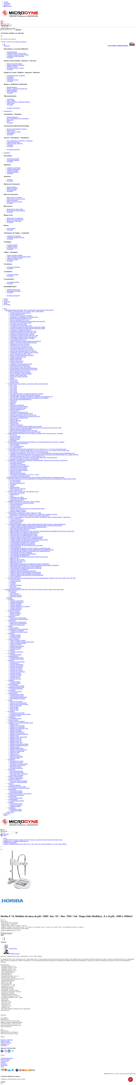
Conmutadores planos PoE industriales (19, 466)
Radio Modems (11, 133)
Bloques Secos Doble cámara (14, 221)
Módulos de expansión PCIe (17, 405)
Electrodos (11, 660)
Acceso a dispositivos (15, 518)
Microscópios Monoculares (17, 772)
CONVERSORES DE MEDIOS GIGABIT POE (22, 544)
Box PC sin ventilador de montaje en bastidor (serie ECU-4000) (26, 426)
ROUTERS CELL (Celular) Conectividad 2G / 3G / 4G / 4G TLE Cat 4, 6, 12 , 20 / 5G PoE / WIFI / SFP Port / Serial (39, 450)
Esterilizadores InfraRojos (16, 688)
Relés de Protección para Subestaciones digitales (22, 503)
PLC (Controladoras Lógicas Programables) (18, 118)
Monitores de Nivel (15, 752)
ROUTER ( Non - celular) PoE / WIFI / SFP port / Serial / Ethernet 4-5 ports (29, 452)
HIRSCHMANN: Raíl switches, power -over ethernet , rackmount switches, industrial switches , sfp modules (35, 433)
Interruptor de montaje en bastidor (18, 467)
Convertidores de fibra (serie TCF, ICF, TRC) (21, 348)
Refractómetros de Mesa (16, 790)
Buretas (10, 626)
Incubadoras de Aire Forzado (17, 712)
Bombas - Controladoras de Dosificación (17, 88)
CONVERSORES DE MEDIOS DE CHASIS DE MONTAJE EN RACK (29, 556)
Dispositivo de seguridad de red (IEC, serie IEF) (22, 334)
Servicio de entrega (5, 1059)
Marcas (5, 815)
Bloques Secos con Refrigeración (15, 219)
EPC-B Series (13, 389)
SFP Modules (13, 440)
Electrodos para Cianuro (16, 669)
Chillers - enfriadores (13, 639)
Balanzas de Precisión (12, 188)
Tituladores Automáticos (16, 805)
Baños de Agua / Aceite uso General (16, 199)
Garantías (3, 1062)
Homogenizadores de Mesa (17, 695)
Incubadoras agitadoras (15, 596)
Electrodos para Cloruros (16, 670)
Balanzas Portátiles (11, 190)
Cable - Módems (11, 100)
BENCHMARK (12, 591)
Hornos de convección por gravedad (19, 704)
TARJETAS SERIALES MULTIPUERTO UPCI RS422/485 (25, 573)
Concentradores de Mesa (13, 282)
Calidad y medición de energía (17, 510)
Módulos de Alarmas (12, 66)
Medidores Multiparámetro (16, 748)
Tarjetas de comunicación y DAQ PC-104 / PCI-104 (23, 415)
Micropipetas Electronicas (16, 768)
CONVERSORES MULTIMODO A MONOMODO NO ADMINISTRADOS (30, 551)
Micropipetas (11, 759)
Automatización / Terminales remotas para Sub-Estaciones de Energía (27, 508)
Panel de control (14, 419)
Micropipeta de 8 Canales (16, 762)
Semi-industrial (14, 422)
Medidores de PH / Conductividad (18, 737)
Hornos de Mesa (14, 707)
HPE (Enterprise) (14, 494)
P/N (2, 920)
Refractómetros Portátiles (16, 792)
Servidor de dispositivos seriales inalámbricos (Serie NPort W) (25, 341)
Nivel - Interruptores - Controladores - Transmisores (20, 140)
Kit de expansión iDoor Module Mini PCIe (20, 399)
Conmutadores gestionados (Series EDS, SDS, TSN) (23, 331)
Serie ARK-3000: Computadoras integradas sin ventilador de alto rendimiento (29, 398)
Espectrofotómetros (13, 684)
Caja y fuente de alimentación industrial (20, 476)
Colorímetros (11, 653)
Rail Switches (13, 434)
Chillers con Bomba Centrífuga (14, 255)
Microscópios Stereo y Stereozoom (18, 773)
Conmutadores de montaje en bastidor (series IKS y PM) (24, 335)
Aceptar (3, 1081)
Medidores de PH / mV (16, 741)
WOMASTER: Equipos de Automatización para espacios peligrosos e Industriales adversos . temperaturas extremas (35, 477)
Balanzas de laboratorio (14, 610)
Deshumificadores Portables (14, 291)
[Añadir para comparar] (2, 935)
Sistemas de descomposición (17, 795)
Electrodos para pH (15, 677)
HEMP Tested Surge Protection (18, 488)
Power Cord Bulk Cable (16, 490)
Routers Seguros (11, 130)
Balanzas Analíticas (12, 187)
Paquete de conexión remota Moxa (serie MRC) (22, 355)
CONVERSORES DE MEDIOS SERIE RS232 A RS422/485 (25, 568)
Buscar (19, 29)
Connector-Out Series (15, 581)
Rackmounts (13, 484)
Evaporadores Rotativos (16, 691)
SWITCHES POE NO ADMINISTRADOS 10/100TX (24, 535)
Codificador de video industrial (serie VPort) (21, 364)
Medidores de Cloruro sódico (17, 725)
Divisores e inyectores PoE (16, 361)
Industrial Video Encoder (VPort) (18, 375)
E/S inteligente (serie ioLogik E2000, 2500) (21, 325)
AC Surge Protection (15, 480)
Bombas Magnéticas (12, 87)
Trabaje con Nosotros (6, 1042)
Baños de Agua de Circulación (14, 201)
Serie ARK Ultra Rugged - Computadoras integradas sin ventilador (26, 393)
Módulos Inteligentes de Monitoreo (15, 65)
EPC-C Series (13, 386)
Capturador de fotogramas (16, 425)
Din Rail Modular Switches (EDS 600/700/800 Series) (23, 368)
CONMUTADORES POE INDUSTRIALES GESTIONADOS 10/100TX (29, 539)
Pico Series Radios (14, 444)
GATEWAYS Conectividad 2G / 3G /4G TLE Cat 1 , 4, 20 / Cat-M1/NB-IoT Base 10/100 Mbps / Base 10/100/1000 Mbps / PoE (42, 453)
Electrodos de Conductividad (17, 661)
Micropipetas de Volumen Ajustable (19, 764)
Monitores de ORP (14, 758)
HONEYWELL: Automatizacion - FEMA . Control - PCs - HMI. (24, 513)
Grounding (13, 583)
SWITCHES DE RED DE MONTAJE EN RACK (23, 528)
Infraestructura (13, 400)
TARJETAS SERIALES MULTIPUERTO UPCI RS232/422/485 (26, 537)
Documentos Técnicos (14, 953)
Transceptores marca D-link (17, 500)
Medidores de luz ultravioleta (17, 732)
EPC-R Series (13, 391)
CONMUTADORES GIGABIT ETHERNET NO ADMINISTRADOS (28, 527)
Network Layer (14, 381)
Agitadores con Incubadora (13, 167)
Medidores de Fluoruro (15, 730)
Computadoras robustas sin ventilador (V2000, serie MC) (24, 352)
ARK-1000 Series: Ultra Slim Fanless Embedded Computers (25, 395)
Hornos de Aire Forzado (16, 701)
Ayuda (2, 1066)
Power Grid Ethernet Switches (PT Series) (20, 372)
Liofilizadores (11, 717)
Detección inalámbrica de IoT (17, 409)
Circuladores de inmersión (13, 267)
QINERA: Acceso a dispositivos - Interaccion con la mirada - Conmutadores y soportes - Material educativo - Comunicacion (39, 517)
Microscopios (11, 769)
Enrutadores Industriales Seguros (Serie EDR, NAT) (23, 332)
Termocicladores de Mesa (16, 798)
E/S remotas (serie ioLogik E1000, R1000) (20, 322)
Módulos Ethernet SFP (15, 359)
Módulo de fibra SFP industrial (17, 473)
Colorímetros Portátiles (12, 274)
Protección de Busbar (15, 507)
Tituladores (11, 802)
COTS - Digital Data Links (17, 446)
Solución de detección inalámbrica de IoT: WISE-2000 (23, 430)
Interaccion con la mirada (16, 521)
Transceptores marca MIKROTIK (18, 498)
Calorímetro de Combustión (14, 236)
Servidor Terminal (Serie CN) (17, 314)
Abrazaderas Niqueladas (13, 160)
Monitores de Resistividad (16, 756)
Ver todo (9, 57)
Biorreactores (11, 616)
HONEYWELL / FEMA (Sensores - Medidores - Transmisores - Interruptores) (29, 515)
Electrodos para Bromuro (16, 667)
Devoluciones (4, 1065)
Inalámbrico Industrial (15, 471)
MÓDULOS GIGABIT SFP (17, 559)
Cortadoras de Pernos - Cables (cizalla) (16, 53)
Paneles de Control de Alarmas (14, 63)
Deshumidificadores (13, 656)
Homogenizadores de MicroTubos (18, 697)
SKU (2, 921)
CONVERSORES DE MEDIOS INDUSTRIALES (23, 554)
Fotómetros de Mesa (15, 681)
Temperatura (10, 145)
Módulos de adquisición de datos (18, 408)
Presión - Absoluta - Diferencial (15, 143)
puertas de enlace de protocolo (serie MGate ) (21, 315)
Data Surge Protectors (15, 588)
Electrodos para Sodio (15, 678)
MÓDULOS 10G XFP (16, 562)
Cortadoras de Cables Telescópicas (15, 56)
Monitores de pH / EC (15, 755)
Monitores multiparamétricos (15, 776)
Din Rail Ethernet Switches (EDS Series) (20, 366)
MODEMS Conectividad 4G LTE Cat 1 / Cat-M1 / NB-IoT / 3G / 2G (27, 456)
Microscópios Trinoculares (16, 775)
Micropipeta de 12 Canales (16, 761)
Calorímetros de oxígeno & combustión (18, 629)
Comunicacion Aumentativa (17, 520)
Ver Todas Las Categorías (13, 108)
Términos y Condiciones (7, 1039)
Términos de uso (5, 1044)
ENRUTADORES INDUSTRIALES (19, 530)
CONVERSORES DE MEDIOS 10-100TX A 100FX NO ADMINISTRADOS (30, 548)
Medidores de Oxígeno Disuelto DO (19, 734)
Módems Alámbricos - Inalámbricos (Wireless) (18, 102)
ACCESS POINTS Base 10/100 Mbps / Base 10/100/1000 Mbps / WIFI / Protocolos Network (33, 457)
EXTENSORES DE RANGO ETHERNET (21, 552)
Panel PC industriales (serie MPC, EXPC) (20, 354)
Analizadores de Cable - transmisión (16, 75)
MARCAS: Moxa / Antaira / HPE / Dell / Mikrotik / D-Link (23, 491)
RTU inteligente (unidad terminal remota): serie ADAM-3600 (25, 432)
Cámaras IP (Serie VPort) (16, 362)
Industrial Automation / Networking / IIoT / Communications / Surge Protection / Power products (29, 310)
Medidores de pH (14, 735)
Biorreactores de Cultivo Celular (15, 209)
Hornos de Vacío (14, 710)
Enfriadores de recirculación (17, 646)
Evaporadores (11, 690)
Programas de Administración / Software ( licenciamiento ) (24, 459)
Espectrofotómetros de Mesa (17, 686)
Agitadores (11, 599)
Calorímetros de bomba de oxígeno (15, 237)
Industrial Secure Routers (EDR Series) (20, 365)
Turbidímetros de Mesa (15, 809)
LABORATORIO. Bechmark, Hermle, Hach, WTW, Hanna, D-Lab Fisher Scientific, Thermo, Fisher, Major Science (34, 589)
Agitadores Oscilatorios (16, 608)
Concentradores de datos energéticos (19, 406)
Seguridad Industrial (12, 52)
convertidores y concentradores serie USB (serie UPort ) (24, 317)
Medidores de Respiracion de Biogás (19, 744)
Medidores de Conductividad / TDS (19, 728)
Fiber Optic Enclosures (15, 585)
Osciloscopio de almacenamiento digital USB (21, 413)
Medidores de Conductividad (17, 727)
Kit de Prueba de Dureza (16, 803)
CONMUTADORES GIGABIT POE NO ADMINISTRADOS (26, 538)
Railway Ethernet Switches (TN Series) (20, 371)
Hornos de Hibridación (15, 705)
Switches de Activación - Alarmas (15, 68)
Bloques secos (12, 620)
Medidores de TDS (15, 747)
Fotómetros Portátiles (15, 683)
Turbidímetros (11, 808)
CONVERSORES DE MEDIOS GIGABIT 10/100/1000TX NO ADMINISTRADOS (32, 549)
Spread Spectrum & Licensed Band (19, 443)
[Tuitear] (4, 939)
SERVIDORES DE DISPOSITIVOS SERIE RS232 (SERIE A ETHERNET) (29, 564)
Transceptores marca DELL (17, 497)
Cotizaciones (7, 3)
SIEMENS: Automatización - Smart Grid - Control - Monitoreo (24, 501)
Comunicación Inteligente (16, 504)
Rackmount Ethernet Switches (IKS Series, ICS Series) (23, 369)
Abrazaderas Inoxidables (13, 158)
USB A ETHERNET (15, 576)
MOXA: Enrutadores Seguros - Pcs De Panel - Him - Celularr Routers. (26, 311)
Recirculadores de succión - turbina (17, 786)
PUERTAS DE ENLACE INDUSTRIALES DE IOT (23, 534)
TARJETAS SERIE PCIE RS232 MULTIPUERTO (23, 571)
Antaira (12, 495)
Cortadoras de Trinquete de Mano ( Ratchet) (18, 54)
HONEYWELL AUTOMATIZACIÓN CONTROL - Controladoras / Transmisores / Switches (33, 514)
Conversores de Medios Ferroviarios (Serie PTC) (22, 349)
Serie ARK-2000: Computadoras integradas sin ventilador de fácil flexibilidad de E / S (31, 396)
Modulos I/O (10, 120)
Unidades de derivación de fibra (18, 356)
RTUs (8, 121)
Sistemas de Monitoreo (12, 117)
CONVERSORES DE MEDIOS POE (19, 555)
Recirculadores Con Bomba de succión (19, 788)
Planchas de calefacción (14, 779)
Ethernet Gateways (15, 410)
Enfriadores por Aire (15, 649)
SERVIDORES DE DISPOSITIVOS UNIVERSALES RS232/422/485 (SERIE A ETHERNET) (34, 565)
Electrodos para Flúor (15, 673)
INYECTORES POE (15, 547)
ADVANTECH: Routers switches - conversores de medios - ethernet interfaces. (28, 383)
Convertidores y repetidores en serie (19, 412)
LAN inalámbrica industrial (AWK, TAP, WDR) (22, 338)
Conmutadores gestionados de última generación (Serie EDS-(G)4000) (27, 327)
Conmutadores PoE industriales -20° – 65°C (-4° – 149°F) (24, 474)
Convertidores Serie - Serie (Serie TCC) (20, 345)
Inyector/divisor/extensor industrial (18, 469)
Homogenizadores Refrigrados (17, 698)
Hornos (10, 700)
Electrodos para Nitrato (16, 674)
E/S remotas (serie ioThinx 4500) (18, 324)
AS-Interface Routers (15, 505)
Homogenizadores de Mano (17, 694)
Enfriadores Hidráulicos (16, 647)
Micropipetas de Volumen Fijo (17, 765)
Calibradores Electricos (12, 79)
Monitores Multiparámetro (16, 778)
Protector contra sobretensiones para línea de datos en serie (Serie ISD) (27, 321)
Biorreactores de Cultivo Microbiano (16, 210)
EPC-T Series (13, 388)
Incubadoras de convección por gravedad (20, 714)
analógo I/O (13, 402)
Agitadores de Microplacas (13, 169)
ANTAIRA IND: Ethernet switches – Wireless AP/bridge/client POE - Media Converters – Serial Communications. (37, 524)
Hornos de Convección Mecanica (18, 703)
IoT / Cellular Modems (15, 447)
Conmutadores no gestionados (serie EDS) (20, 330)
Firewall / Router (14, 382)
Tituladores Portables (15, 806)
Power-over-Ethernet (15, 436)
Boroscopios (10, 78)
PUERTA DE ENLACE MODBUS (19, 569)
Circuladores (11, 650)
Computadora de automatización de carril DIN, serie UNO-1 (25, 416)
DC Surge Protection (15, 481)
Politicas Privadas (5, 1041)
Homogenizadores (14, 593)
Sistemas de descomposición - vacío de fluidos (19, 793)
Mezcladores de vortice (16, 595)
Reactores (10, 783)
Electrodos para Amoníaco (16, 666)
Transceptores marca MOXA (17, 493)
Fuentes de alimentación (16, 358)
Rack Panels (13, 586)
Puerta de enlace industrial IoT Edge (19, 417)
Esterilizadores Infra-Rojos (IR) (16, 687)
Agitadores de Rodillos (12, 170)
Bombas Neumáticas (12, 91)
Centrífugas (11, 633)
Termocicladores (12, 796)
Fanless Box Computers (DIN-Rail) (19, 376)
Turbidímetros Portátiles (16, 810)
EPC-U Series (13, 392)
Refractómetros (12, 789)
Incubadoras (11, 711)
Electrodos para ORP (15, 676)
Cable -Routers (10, 103)
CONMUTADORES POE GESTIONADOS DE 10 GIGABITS (26, 545)
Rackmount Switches (15, 437)
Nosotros (6, 2)
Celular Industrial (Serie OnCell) (18, 339)
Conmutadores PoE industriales (18, 464)
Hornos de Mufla (14, 708)
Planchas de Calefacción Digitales (18, 782)
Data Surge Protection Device (17, 483)
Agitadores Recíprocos (15, 609)
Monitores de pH (14, 754)
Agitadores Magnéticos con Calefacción (20, 606)
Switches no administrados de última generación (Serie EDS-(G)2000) (27, 328)
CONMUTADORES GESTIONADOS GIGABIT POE (24, 541)
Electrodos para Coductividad (17, 671)
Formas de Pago (5, 1061)
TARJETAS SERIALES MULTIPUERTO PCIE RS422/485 (25, 572)
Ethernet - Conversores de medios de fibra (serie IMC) (23, 342)
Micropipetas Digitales (15, 766)
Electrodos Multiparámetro (16, 664)
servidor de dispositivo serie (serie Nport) (20, 313)
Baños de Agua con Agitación (14, 197)
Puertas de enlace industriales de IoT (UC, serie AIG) (23, 351)
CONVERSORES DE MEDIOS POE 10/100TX (22, 542)
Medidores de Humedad (16, 731)
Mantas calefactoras (13, 720)
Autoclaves (10, 179)
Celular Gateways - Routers (14, 131)
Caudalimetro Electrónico (13, 142)
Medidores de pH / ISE (16, 739)
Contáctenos (7, 4)
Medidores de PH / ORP (16, 742)
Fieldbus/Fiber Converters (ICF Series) (19, 344)
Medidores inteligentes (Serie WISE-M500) (21, 429)
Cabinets (12, 486)
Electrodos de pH (14, 663)
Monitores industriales (15, 420)
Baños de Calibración (12, 200)
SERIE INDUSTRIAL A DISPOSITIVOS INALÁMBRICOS (26, 566)
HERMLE (9, 598)
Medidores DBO (14, 724)
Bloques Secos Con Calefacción (15, 218)
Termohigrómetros (13, 799)
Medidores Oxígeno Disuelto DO (18, 749)
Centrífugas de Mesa (12, 246)
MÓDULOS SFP (14, 558)
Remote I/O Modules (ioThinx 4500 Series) (21, 374)
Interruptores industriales (16, 463)
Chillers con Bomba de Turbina (15, 258)
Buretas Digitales (11, 228)
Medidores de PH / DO (16, 738)
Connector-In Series (15, 579)
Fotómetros (11, 680)
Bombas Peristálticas (12, 90)
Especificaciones (13, 948)
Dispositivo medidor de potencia (18, 511)
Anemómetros (10, 77)
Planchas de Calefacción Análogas (18, 781)
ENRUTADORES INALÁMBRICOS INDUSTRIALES (24, 532)
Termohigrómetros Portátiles (17, 800)
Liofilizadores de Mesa (15, 718)
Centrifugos (13, 592)
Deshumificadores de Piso (13, 289)
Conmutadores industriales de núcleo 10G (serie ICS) (23, 337)
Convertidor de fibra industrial (17, 461)
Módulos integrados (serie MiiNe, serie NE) (21, 318)
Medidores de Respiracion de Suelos (19, 745)
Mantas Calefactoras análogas (17, 721)
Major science (10, 812)
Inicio (5, 308)
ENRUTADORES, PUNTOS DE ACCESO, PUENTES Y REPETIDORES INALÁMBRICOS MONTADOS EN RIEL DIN (42, 531)
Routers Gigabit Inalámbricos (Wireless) (17, 129)
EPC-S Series (13, 385)
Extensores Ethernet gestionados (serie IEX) (21, 347)
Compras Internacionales (7, 1058)
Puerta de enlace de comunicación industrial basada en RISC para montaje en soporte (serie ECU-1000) (35, 427)
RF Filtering (13, 582)
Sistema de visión (14, 423)
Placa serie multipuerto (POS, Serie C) (19, 320)
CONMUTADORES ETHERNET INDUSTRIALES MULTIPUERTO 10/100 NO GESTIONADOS (36, 525)
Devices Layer (13, 379)
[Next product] (1, 846)
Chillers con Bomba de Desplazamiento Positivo (19, 256)
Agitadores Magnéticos (12, 172)
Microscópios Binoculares (16, 771)
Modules (12, 378)
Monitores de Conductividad (17, 751)
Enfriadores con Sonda (12, 259)
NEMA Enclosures (15, 487)
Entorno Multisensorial (15, 522)
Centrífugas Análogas (12, 245)
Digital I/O (12, 403)
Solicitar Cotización (7, 933)
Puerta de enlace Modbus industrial (18, 470)
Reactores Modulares (15, 785)
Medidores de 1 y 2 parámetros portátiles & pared (20, 722)
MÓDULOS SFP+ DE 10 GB (17, 561)
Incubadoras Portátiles (15, 715)
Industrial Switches (15, 439)
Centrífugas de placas (12, 247)
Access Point (10, 99)
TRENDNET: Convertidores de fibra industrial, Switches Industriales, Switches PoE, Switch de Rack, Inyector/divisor (37, 460)
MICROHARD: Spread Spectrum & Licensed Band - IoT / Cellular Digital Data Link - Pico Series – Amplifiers (36, 442)
